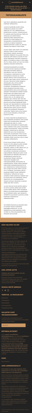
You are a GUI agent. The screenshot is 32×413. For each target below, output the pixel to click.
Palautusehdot (5, 303)
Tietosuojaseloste (6, 305)
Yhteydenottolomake (7, 308)
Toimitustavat (5, 300)
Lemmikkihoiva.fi (8, 409)
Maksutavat (4, 298)
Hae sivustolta (5, 361)
